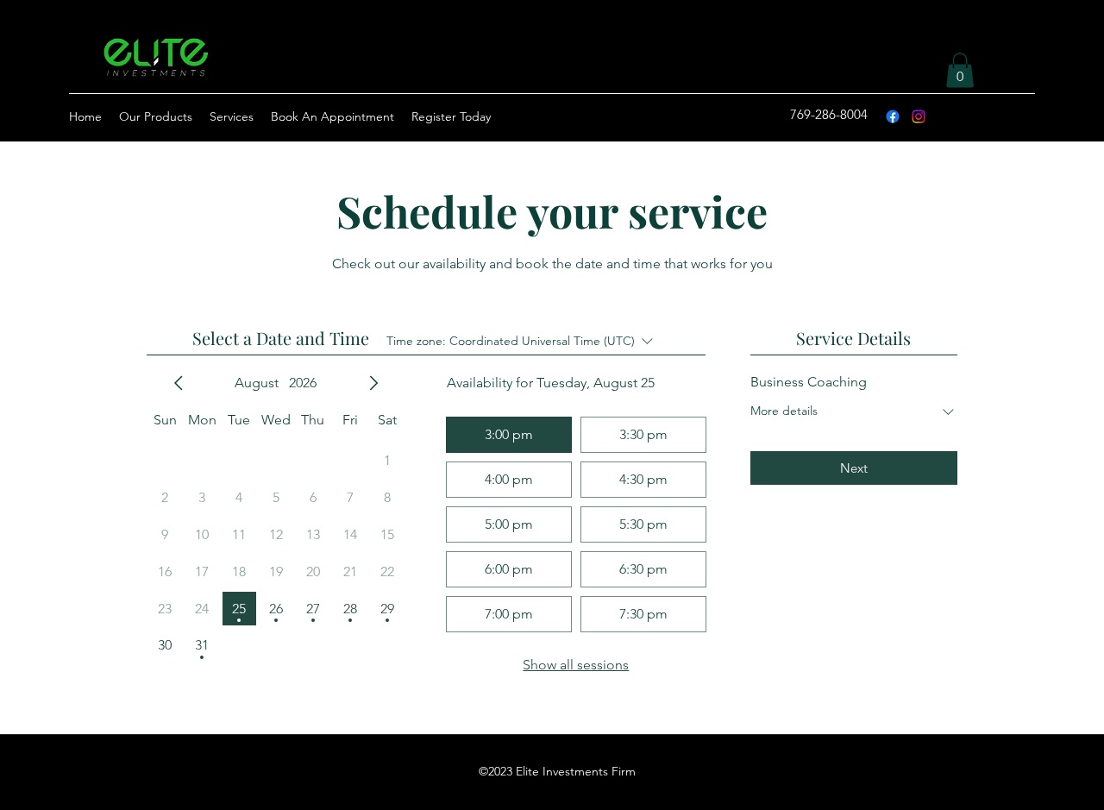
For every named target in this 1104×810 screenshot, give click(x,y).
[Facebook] (892, 116)
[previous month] (178, 383)
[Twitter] (918, 116)
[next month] (373, 383)
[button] (960, 70)
